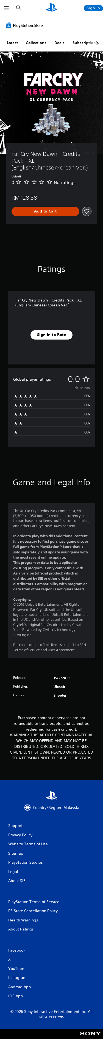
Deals (59, 42)
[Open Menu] (6, 8)
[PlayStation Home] (52, 8)
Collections (36, 42)
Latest (12, 42)
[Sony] (90, 1037)
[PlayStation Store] (25, 25)
